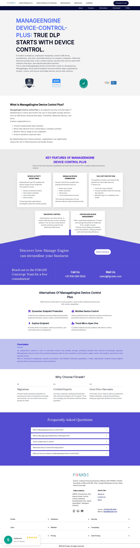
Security (110, 519)
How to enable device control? (43, 442)
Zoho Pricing (110, 536)
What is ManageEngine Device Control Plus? (48, 430)
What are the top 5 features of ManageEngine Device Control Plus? (56, 453)
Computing (110, 527)
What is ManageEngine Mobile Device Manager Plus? (51, 436)
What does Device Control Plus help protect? (48, 447)
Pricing (70, 536)
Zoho (29, 527)
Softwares (70, 519)
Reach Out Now (102, 252)
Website (70, 527)
